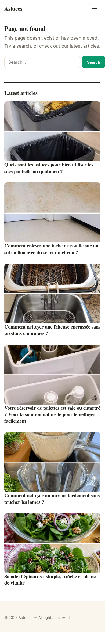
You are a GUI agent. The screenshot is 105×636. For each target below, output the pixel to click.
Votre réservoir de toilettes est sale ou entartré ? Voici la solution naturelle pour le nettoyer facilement (52, 414)
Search (93, 62)
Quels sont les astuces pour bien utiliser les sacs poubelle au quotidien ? (48, 168)
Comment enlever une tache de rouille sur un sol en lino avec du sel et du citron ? (51, 249)
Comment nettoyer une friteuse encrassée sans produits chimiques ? (52, 330)
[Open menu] (94, 8)
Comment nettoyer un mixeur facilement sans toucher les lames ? (52, 498)
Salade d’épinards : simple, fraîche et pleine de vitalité (50, 580)
